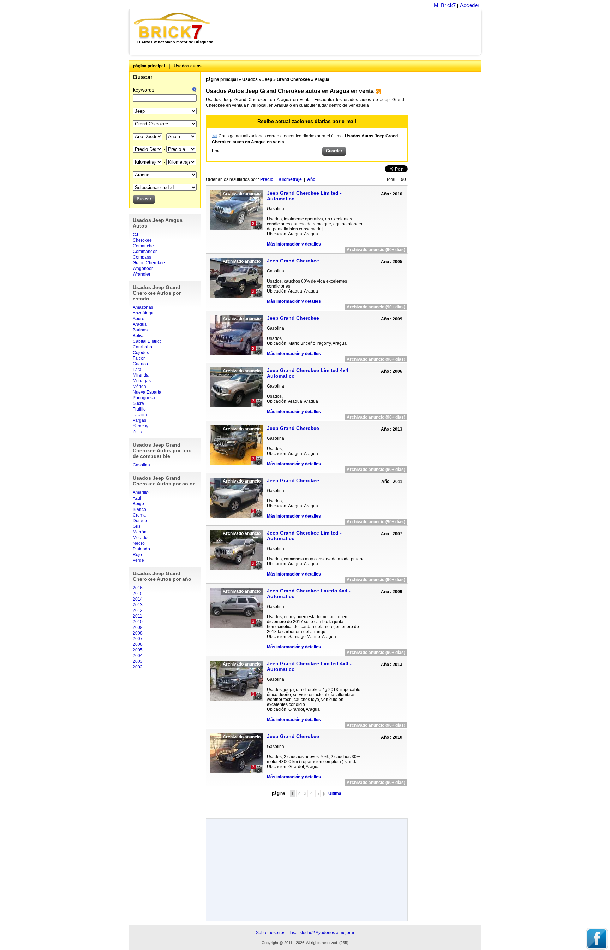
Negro (139, 543)
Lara (137, 369)
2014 (138, 599)
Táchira (140, 414)
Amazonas (143, 307)
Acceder (469, 5)
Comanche (143, 245)
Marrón (139, 532)
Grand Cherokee (149, 262)
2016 (138, 587)
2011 (137, 616)
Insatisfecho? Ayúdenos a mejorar (321, 932)
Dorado (140, 520)
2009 (138, 627)
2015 (138, 593)
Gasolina (141, 464)
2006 (138, 644)
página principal (149, 66)
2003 (138, 661)
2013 (138, 604)
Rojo (137, 554)
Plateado (141, 549)
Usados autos (188, 66)
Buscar (142, 77)
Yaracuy (140, 426)
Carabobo (142, 346)
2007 (138, 638)
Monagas (142, 380)
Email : (219, 150)
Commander (145, 251)
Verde (138, 560)
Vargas (139, 420)
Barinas (140, 330)
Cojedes (141, 352)
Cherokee (142, 240)
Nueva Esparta (147, 392)
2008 (138, 633)
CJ (135, 234)
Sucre (138, 403)
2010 (138, 621)
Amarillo (141, 492)
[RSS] (377, 92)
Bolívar (139, 335)
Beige (138, 503)
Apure (138, 318)
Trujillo (139, 409)
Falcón (139, 358)
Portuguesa (144, 397)
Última (334, 793)
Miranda (141, 375)
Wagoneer (143, 268)
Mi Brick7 (445, 5)
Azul (137, 498)
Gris (136, 526)
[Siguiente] (324, 793)
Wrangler (141, 274)
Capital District (147, 341)
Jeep (267, 79)
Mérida (139, 386)
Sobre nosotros (270, 932)
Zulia (137, 431)
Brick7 (172, 26)
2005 (138, 650)
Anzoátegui (144, 313)
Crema (139, 515)
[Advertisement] (349, 31)
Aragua (140, 324)
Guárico (140, 363)
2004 (138, 655)
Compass (142, 257)
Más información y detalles (294, 244)
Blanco (139, 509)
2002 (138, 667)
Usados (250, 79)
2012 (138, 610)
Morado (140, 537)
